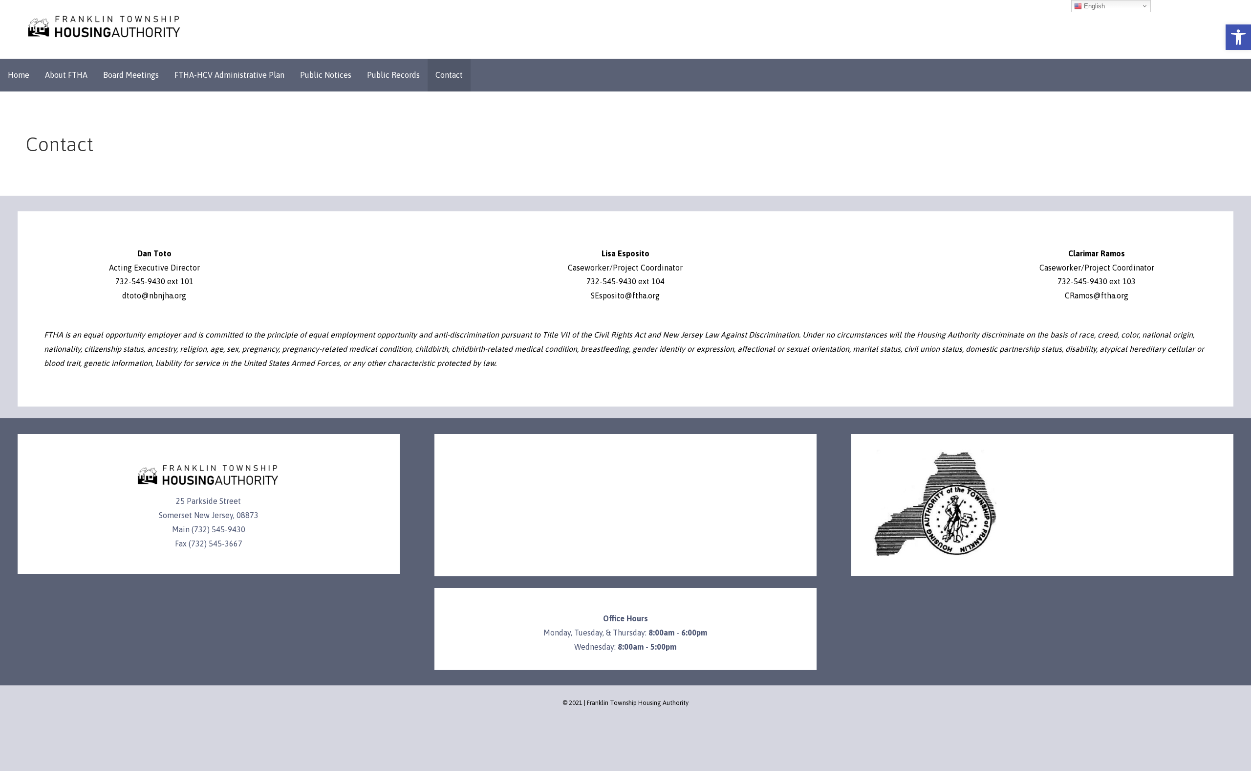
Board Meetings (131, 74)
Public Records (393, 74)
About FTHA (66, 74)
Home (18, 74)
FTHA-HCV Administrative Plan (229, 74)
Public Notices (325, 74)
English (1093, 6)
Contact (449, 74)
